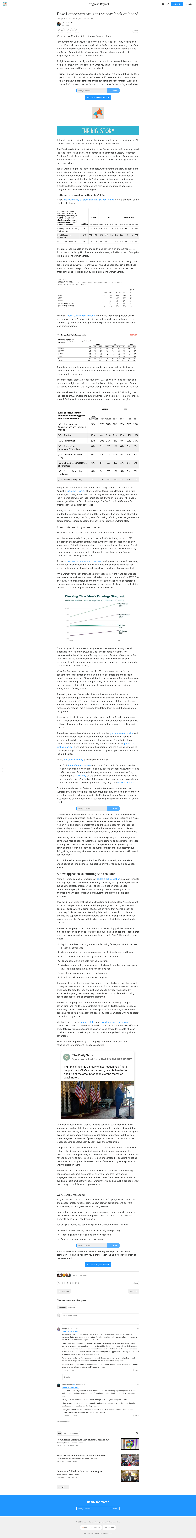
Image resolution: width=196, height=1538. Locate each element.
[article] (98, 1444)
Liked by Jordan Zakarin (71, 1331)
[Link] (53, 195)
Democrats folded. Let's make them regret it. (81, 1471)
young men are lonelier (122, 733)
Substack (86, 1533)
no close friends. (125, 782)
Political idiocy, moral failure (68, 1474)
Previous (65, 1291)
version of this (88, 1022)
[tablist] (66, 1307)
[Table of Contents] (2, 769)
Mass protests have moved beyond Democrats (81, 1455)
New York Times (105, 199)
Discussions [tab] (74, 1433)
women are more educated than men (82, 561)
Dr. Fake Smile (67, 1385)
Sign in (189, 4)
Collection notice (113, 1522)
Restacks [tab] (71, 1308)
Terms (103, 1522)
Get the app (109, 1527)
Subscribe (177, 4)
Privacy (97, 1522)
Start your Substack (92, 1527)
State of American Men (79, 765)
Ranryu (64, 1328)
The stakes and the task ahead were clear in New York (77, 1459)
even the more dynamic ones (115, 1022)
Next (132, 1291)
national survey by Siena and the (80, 199)
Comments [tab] (62, 1308)
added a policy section (108, 879)
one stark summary (73, 759)
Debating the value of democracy (70, 1443)
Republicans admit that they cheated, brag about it (84, 1439)
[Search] (163, 4)
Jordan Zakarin (67, 23)
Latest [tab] (65, 1433)
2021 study (80, 775)
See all (61, 1487)
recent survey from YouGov (81, 315)
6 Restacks (83, 1275)
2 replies (67, 1377)
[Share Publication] (168, 4)
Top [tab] (59, 1433)
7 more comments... (64, 1422)
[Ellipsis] (138, 1328)
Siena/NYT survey (76, 491)
